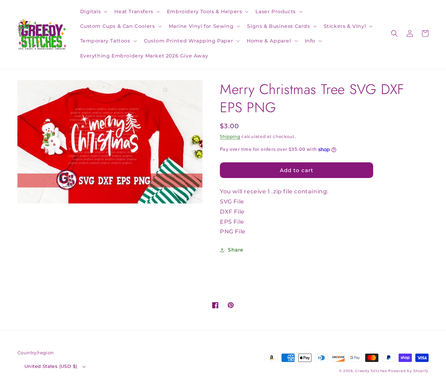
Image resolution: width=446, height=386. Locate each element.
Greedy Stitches (371, 371)
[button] (93, 11)
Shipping (230, 136)
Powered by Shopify (408, 371)
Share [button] (236, 250)
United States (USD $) (50, 366)
